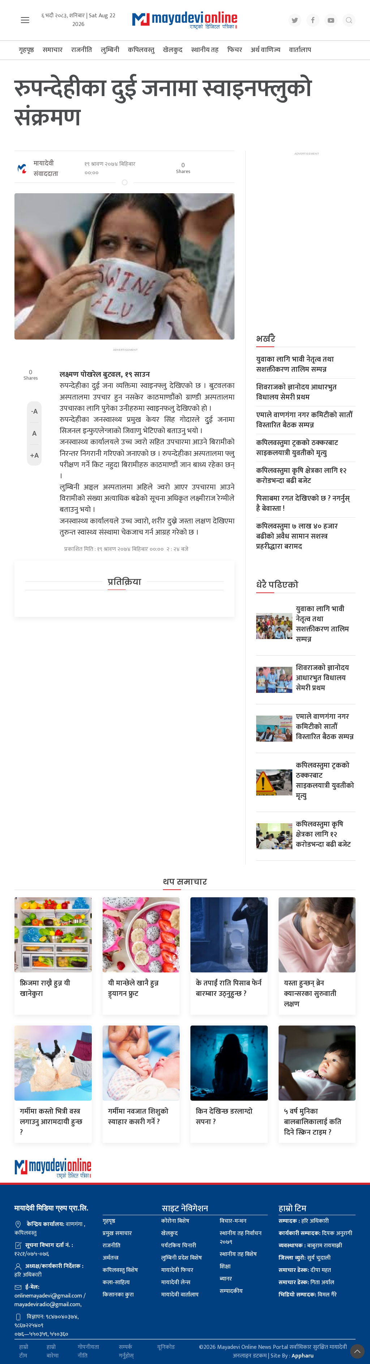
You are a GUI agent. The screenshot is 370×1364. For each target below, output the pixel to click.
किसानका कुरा (118, 1295)
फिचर (234, 50)
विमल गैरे (308, 1295)
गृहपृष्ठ (26, 50)
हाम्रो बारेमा (53, 1351)
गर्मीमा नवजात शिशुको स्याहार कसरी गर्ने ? (138, 1116)
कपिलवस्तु (141, 50)
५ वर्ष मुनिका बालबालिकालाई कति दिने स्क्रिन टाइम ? (312, 1122)
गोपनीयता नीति (88, 1351)
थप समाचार (185, 882)
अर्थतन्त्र (111, 1258)
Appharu (303, 1356)
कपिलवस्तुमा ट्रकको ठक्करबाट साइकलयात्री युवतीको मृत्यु (297, 448)
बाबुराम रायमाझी (310, 1246)
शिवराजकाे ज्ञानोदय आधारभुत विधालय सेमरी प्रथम (296, 392)
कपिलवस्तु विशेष (120, 1270)
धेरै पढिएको (277, 585)
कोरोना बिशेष (175, 1221)
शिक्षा (225, 1267)
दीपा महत (305, 1270)
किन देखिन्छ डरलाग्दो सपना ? (224, 1116)
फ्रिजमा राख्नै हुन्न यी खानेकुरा (45, 988)
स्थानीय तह (205, 50)
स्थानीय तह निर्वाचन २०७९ (241, 1238)
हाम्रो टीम (23, 1351)
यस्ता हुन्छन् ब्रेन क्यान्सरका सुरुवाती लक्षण (310, 993)
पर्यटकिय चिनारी (178, 1246)
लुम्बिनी (110, 50)
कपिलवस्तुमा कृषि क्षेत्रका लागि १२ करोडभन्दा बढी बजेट (301, 476)
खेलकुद (172, 50)
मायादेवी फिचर (177, 1270)
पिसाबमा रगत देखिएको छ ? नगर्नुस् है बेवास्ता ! (303, 503)
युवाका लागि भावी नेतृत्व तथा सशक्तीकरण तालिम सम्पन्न (295, 364)
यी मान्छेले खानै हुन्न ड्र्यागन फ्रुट (133, 988)
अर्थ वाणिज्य (265, 50)
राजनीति (81, 50)
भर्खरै (265, 339)
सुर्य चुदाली (305, 1258)
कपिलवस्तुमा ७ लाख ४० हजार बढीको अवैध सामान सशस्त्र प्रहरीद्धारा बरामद (297, 536)
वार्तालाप (300, 50)
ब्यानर (226, 1279)
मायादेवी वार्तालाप (180, 1295)
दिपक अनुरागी (315, 1233)
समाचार (53, 50)
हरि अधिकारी (304, 1221)
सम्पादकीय (231, 1291)
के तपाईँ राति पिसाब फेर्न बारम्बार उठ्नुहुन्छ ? (229, 988)
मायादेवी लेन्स (175, 1282)
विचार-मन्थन (233, 1221)
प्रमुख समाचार (117, 1233)
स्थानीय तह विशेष (238, 1254)
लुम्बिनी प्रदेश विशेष (181, 1258)
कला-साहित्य (116, 1282)
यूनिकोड (166, 1347)
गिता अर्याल (306, 1282)
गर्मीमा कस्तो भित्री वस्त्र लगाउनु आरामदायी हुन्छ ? (51, 1122)
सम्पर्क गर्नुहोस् (126, 1351)
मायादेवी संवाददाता (46, 168)
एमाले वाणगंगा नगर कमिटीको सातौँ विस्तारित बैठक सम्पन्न (304, 420)
